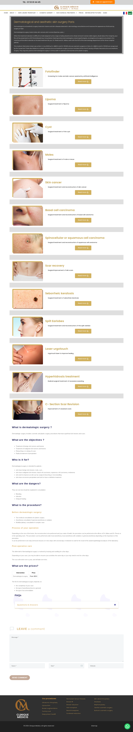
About (12, 13)
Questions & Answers (27, 605)
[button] (66, 604)
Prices (81, 13)
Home (6, 13)
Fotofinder (52, 71)
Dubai (105, 13)
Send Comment (19, 678)
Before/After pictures (93, 13)
